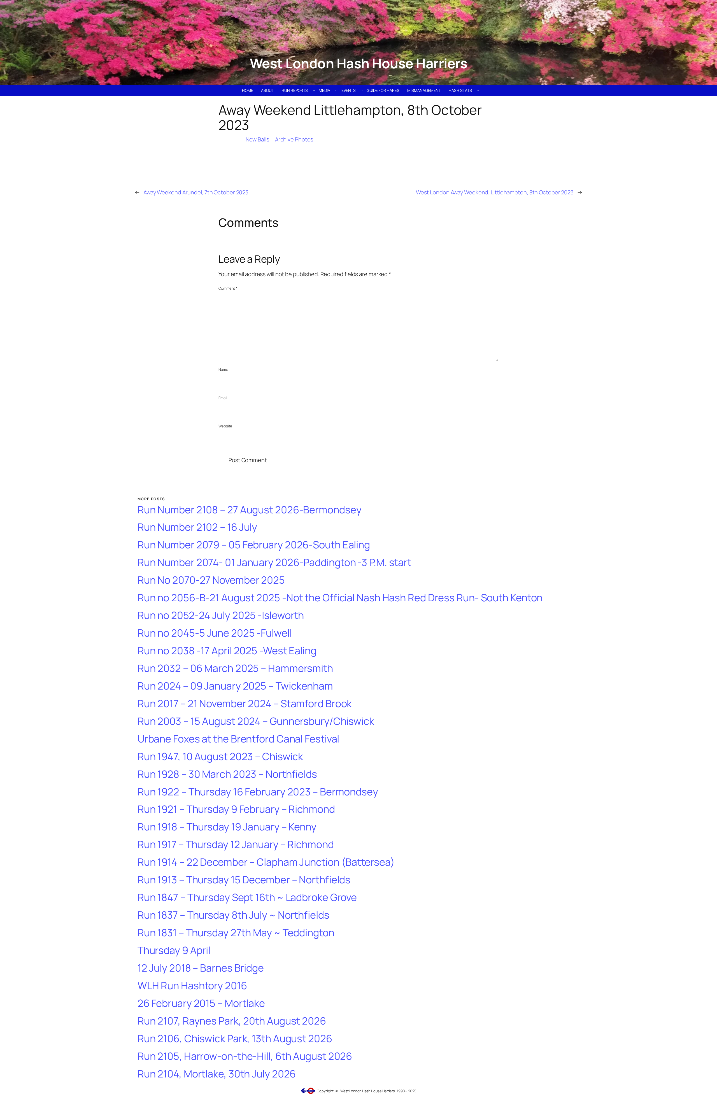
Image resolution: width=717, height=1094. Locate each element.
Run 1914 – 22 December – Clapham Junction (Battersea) (266, 862)
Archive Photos (294, 139)
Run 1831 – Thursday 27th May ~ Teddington (236, 933)
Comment (228, 288)
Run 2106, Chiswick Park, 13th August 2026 (235, 1038)
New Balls (257, 139)
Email (222, 397)
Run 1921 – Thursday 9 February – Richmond (236, 809)
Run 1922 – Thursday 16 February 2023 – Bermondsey (258, 792)
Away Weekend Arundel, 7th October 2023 (195, 192)
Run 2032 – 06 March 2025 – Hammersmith (235, 668)
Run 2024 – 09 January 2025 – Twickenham (235, 686)
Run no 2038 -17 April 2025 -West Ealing (227, 651)
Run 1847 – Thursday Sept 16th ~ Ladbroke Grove (247, 897)
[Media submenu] (336, 90)
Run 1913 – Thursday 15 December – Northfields (244, 880)
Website (225, 426)
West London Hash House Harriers (358, 63)
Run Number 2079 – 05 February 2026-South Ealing (254, 545)
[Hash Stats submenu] (478, 90)
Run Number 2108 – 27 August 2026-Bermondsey (250, 510)
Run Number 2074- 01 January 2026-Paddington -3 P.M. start (274, 562)
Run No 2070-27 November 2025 (211, 580)
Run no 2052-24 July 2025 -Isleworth (221, 615)
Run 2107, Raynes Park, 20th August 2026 (232, 1021)
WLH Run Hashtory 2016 (192, 985)
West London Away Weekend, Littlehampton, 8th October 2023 (495, 192)
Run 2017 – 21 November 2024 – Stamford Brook (245, 703)
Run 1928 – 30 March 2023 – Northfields (227, 774)
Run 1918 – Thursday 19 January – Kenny (227, 827)
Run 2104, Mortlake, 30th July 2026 (217, 1074)
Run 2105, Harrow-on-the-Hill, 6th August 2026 (245, 1056)
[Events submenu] (361, 90)
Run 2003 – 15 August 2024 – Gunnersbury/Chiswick (256, 721)
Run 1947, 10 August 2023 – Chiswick (220, 756)
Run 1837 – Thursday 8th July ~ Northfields (233, 915)
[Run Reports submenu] (314, 90)
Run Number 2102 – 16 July (197, 527)
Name (223, 369)
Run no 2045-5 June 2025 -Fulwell (215, 633)
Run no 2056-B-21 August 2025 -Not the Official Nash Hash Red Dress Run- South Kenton (340, 598)
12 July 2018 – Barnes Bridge (201, 968)
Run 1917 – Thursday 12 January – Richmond (236, 844)
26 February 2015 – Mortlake (201, 1003)
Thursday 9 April (174, 950)
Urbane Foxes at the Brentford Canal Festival (238, 739)
